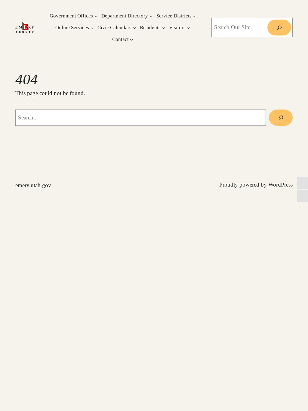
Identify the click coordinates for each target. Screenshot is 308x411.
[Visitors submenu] (188, 27)
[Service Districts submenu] (194, 15)
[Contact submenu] (131, 39)
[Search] (279, 28)
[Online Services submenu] (92, 27)
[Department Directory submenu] (150, 15)
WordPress (280, 184)
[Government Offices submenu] (95, 15)
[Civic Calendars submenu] (134, 27)
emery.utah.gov (33, 185)
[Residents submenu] (163, 27)
